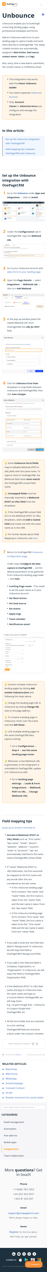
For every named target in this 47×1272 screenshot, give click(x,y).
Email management (14, 1122)
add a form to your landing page (24, 271)
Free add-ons (10, 1135)
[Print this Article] (43, 14)
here (35, 538)
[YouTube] (19, 1255)
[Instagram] (29, 1255)
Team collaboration (14, 1155)
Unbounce (22, 193)
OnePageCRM (21, 1266)
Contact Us (17, 1055)
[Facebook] (34, 1255)
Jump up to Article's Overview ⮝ (18, 827)
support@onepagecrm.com (23, 1213)
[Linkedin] (14, 1255)
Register (14, 1232)
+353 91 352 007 (23, 1198)
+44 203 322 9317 (23, 1194)
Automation (10, 1128)
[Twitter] (24, 1256)
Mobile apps (10, 1142)
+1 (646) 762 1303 (23, 1189)
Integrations (11, 1149)
